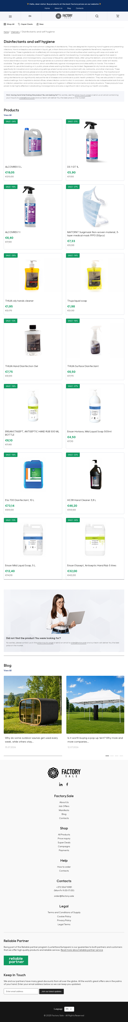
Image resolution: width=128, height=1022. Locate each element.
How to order (64, 867)
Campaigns (64, 846)
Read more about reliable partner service (82, 950)
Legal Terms (64, 924)
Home (47, 8)
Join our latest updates (51, 991)
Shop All (10, 24)
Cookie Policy (64, 916)
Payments (64, 850)
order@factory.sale (27, 98)
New (41, 24)
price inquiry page (83, 95)
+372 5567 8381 (64, 887)
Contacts (79, 8)
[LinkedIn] (61, 784)
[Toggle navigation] (10, 16)
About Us (58, 8)
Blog (69, 8)
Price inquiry (64, 839)
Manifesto (64, 810)
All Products (64, 835)
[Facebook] (67, 784)
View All (8, 115)
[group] (33, 714)
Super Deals (27, 24)
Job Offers (64, 806)
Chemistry (15, 32)
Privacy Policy (64, 920)
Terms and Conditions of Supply (64, 912)
